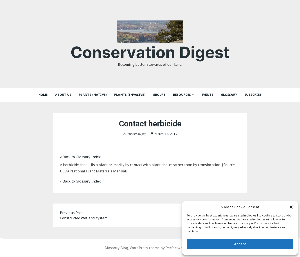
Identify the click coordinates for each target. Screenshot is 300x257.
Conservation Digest (150, 52)
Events (207, 94)
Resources (182, 94)
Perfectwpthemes (180, 247)
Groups (159, 94)
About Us (63, 94)
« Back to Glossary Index (80, 156)
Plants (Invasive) (129, 94)
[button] (291, 207)
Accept (240, 244)
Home (43, 94)
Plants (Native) (93, 94)
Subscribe (253, 94)
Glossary (229, 94)
